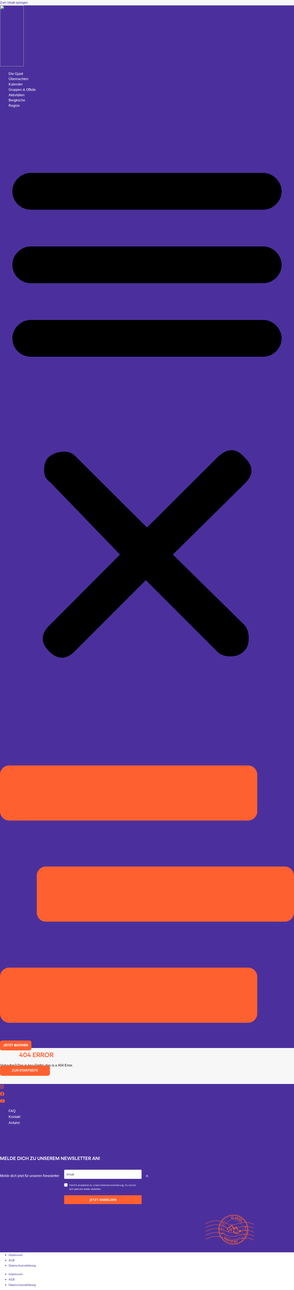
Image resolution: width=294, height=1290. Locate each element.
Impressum (16, 1255)
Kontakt (14, 1117)
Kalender (16, 84)
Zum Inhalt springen (14, 2)
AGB (12, 1260)
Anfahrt (14, 1123)
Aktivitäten (17, 95)
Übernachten (18, 79)
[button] (147, 407)
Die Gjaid (16, 74)
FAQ (12, 1111)
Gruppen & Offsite (22, 89)
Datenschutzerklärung (22, 1265)
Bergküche (17, 100)
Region (14, 105)
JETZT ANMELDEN (103, 1200)
